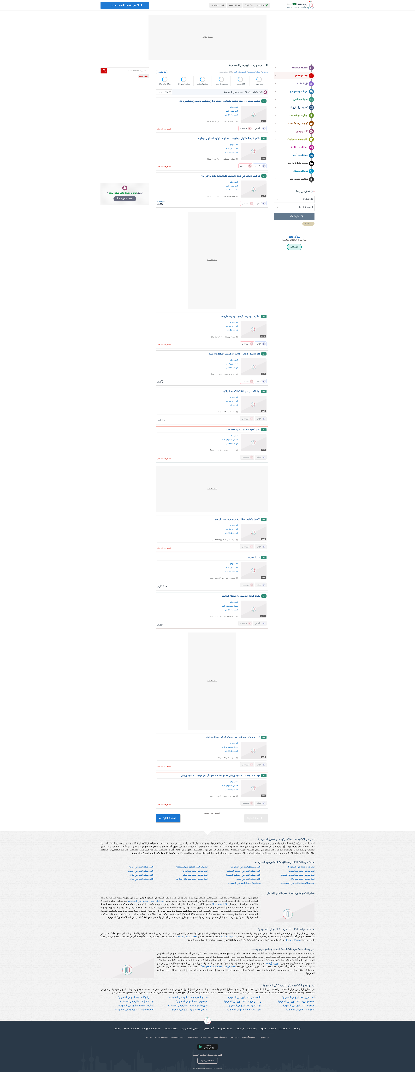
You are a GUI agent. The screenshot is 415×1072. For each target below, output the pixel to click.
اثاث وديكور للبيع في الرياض (195, 871)
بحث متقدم (308, 224)
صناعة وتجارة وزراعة (298, 163)
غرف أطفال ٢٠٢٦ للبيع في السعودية (137, 1001)
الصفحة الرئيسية (300, 67)
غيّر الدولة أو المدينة (249, 1038)
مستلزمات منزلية (299, 147)
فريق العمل (234, 1038)
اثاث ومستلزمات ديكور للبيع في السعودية (134, 1009)
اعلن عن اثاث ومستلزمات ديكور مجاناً (218, 967)
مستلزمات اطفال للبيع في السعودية (244, 883)
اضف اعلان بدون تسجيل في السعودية (146, 901)
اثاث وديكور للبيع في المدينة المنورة (297, 875)
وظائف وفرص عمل (298, 179)
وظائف (117, 1029)
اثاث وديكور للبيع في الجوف (301, 871)
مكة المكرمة (233, 190)
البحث (247, 5)
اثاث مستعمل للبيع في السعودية (245, 867)
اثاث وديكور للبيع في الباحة (141, 867)
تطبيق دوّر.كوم (273, 963)
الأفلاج (229, 330)
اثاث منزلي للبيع (232, 326)
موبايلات (240, 1029)
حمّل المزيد (161, 72)
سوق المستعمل (254, 72)
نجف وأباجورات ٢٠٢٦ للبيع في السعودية (296, 1001)
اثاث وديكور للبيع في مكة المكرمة (192, 879)
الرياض (235, 330)
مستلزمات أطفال (299, 155)
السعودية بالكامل (231, 115)
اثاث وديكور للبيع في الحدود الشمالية (243, 871)
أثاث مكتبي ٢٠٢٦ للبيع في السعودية (244, 997)
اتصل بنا (149, 1038)
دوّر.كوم (265, 72)
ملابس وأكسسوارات (297, 139)
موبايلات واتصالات (299, 115)
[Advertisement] (207, 37)
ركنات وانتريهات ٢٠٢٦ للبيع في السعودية (242, 1001)
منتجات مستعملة (220, 904)
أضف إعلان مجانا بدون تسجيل (125, 6)
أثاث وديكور (302, 131)
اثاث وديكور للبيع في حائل (302, 879)
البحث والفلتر (301, 75)
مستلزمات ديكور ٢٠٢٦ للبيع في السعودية (188, 997)
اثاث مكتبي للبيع (232, 111)
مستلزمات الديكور (228, 937)
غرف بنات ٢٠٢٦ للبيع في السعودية (298, 1005)
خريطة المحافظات (177, 1038)
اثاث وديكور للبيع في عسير (248, 879)
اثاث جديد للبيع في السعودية (301, 867)
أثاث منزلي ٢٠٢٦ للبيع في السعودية (298, 997)
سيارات (272, 1029)
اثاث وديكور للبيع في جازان (142, 875)
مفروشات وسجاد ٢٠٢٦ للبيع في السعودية (188, 1005)
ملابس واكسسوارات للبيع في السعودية (189, 1009)
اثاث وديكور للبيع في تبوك (195, 875)
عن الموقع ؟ (264, 1038)
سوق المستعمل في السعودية (300, 1009)
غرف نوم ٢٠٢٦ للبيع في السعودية (192, 1001)
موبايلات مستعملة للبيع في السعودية (136, 1005)
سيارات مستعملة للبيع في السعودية (244, 1009)
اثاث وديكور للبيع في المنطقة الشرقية (243, 875)
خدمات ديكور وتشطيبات (186, 937)
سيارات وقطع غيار (299, 91)
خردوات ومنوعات (225, 1029)
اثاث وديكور (234, 107)
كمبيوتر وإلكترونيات (298, 107)
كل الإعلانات (302, 83)
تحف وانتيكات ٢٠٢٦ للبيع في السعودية (136, 997)
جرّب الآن (294, 247)
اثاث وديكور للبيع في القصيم (141, 871)
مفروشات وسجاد (293, 940)
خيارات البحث (143, 76)
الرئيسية (297, 1029)
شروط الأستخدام (220, 1038)
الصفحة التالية (169, 818)
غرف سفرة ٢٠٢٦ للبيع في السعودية (244, 1005)
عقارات (263, 1029)
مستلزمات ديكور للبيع (230, 440)
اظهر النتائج (294, 216)
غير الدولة (261, 5)
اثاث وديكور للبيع (240, 72)
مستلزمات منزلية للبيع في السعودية (297, 883)
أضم (225, 190)
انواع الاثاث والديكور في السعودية (192, 867)
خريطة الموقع (234, 5)
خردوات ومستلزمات (298, 123)
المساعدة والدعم (217, 5)
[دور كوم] (207, 1021)
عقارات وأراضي (300, 99)
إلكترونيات (251, 1029)
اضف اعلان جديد (207, 1061)
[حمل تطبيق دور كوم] (207, 1047)
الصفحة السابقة (254, 818)
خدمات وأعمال (300, 171)
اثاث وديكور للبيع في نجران (142, 879)
